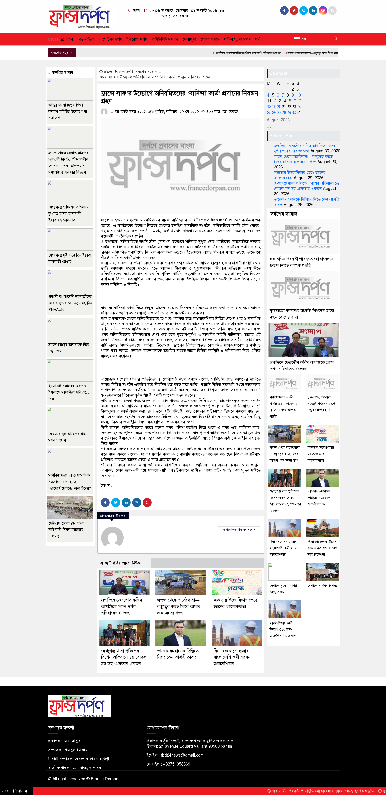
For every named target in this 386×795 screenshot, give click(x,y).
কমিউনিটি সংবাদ (165, 39)
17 (298, 101)
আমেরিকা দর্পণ (110, 39)
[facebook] (284, 10)
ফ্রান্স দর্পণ (125, 71)
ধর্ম (257, 39)
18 (269, 106)
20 (279, 106)
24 (298, 106)
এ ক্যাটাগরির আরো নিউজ (120, 563)
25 (269, 112)
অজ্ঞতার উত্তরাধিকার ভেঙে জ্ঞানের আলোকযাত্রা (321, 454)
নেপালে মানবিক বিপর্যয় (323, 585)
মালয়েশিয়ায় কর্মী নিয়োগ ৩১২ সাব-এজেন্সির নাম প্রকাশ (283, 629)
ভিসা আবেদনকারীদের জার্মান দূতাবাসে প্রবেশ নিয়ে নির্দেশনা (322, 548)
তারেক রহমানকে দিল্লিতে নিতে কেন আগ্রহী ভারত (319, 498)
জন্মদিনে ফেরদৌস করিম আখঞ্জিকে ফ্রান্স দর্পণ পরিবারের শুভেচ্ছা (223, 53)
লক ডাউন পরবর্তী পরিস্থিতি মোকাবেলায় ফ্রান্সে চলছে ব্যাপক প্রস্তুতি (298, 791)
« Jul (271, 127)
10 (298, 95)
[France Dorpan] (82, 16)
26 (274, 112)
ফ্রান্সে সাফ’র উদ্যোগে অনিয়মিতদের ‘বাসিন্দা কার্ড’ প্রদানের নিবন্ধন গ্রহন (154, 77)
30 (294, 112)
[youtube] (323, 10)
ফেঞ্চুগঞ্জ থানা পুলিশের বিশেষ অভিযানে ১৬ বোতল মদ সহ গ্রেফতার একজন (124, 657)
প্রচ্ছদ (108, 71)
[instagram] (303, 10)
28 (284, 112)
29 (289, 112)
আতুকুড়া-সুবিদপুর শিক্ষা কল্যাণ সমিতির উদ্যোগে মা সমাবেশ (67, 111)
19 (274, 106)
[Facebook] (105, 502)
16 (294, 101)
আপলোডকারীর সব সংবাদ (239, 530)
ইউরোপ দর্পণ (137, 39)
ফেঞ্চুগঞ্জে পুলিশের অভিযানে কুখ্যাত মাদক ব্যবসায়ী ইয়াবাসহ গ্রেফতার (68, 214)
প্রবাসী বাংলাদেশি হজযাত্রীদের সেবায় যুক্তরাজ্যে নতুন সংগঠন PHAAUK (70, 303)
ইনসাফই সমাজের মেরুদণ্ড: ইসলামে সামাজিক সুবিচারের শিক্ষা (69, 393)
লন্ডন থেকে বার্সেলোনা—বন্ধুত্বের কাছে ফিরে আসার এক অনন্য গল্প (297, 53)
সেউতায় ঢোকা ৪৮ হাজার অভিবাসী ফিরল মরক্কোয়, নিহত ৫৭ (67, 530)
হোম (69, 39)
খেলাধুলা (189, 39)
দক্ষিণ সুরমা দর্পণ (237, 39)
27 (279, 112)
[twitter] (294, 10)
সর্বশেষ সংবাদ (146, 71)
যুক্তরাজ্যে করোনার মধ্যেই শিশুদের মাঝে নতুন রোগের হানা (321, 403)
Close (53, 39)
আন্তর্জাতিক (86, 39)
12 (274, 101)
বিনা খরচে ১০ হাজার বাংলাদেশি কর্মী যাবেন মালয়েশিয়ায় (232, 657)
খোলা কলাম (210, 39)
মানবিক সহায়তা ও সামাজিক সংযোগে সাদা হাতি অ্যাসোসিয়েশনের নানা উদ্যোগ (70, 482)
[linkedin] (313, 10)
